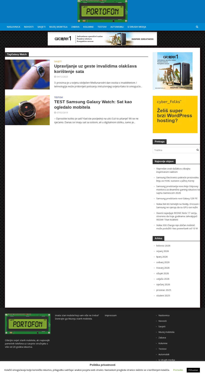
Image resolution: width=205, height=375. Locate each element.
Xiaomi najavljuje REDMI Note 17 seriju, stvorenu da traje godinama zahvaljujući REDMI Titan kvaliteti (176, 216)
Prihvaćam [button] (193, 370)
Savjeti (41, 26)
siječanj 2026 (163, 284)
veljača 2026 (162, 278)
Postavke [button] (178, 369)
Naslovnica (13, 26)
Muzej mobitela (58, 26)
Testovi (102, 26)
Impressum (111, 315)
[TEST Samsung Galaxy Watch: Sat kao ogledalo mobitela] (27, 110)
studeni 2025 (163, 295)
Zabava (75, 26)
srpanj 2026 (162, 251)
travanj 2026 (163, 267)
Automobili (117, 26)
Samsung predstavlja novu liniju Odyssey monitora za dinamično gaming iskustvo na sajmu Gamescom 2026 (178, 189)
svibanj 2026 (163, 262)
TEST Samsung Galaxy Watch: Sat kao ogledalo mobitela (93, 104)
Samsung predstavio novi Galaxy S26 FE (176, 198)
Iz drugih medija (137, 26)
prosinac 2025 (163, 289)
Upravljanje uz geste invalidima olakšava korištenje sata (95, 69)
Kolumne (88, 26)
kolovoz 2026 (163, 245)
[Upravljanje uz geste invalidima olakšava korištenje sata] (27, 74)
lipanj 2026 (162, 256)
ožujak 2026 (162, 273)
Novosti (29, 26)
